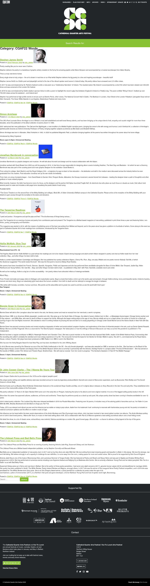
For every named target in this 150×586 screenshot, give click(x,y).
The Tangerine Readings (12, 210)
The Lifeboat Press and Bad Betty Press (21, 438)
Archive (95, 2)
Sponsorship (112, 2)
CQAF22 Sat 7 (19, 232)
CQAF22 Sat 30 (19, 103)
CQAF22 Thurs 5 (20, 198)
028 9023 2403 (82, 561)
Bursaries (67, 2)
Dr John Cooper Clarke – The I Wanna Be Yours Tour (27, 369)
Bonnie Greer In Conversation (15, 305)
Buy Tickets (142, 2)
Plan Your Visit (78, 2)
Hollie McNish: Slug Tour (13, 243)
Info (88, 2)
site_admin (29, 62)
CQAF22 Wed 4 (19, 143)
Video (103, 2)
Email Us (82, 566)
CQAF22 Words (31, 103)
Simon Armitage (8, 114)
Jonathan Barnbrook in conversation (19, 155)
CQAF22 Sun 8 (19, 294)
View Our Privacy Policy (10, 568)
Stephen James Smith (11, 59)
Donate (120, 2)
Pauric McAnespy (137, 582)
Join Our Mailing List (12, 563)
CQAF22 (10, 103)
